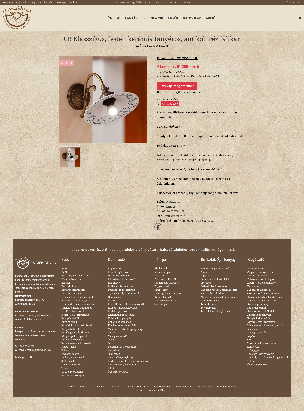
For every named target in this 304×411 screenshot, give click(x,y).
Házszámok (114, 297)
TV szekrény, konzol (72, 371)
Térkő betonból (209, 304)
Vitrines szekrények (72, 375)
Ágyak (64, 268)
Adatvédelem (98, 386)
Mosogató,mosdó (117, 336)
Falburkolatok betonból (214, 286)
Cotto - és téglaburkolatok (215, 279)
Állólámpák (161, 268)
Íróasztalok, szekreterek (75, 314)
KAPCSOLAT (192, 18)
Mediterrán (173, 201)
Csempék (206, 282)
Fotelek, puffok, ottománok (76, 307)
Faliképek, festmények (120, 286)
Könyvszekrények (71, 339)
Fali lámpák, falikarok (166, 282)
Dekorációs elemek (119, 275)
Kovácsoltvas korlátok (213, 293)
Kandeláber (161, 289)
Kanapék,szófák (70, 318)
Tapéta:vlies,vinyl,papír (121, 357)
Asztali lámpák (162, 272)
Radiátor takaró (70, 353)
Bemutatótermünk (138, 386)
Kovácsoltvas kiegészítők (122, 325)
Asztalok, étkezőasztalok (75, 275)
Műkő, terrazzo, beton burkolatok (220, 297)
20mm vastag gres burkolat (216, 268)
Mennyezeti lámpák (165, 300)
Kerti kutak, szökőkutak (121, 314)
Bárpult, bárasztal (71, 279)
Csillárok (159, 275)
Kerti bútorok (69, 322)
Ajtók (64, 272)
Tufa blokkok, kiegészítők (122, 364)
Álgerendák (114, 268)
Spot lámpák (161, 304)
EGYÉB (173, 18)
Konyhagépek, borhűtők (75, 332)
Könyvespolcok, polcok (74, 336)
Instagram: (22, 357)
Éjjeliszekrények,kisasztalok (77, 297)
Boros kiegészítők (118, 272)
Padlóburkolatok (210, 300)
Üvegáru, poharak (118, 371)
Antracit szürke (174, 216)
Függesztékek (162, 286)
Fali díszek (114, 282)
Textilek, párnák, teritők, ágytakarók (128, 361)
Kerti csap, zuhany (257, 304)
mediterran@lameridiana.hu (35, 350)
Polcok (65, 350)
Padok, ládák (68, 346)
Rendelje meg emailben (177, 86)
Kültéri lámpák (162, 297)
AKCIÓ (210, 18)
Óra (110, 343)
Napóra (112, 339)
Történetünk (204, 386)
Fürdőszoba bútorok (73, 311)
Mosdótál (113, 332)
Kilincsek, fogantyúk (119, 318)
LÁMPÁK (131, 18)
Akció (71, 386)
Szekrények (68, 361)
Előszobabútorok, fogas (74, 300)
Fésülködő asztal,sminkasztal (78, 304)
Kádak (111, 300)
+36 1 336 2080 (170, 103)
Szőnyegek (114, 353)
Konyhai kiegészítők (119, 322)
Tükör (64, 368)
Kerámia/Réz (175, 211)
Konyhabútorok (70, 329)
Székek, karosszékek (73, 357)
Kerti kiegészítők (117, 311)
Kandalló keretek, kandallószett (126, 304)
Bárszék (65, 282)
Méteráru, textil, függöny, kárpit (126, 329)
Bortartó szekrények (73, 289)
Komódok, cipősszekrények (77, 325)
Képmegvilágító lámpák (167, 293)
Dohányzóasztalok (71, 293)
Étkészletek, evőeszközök (122, 279)
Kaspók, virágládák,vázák (122, 307)
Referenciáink (162, 386)
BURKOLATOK (153, 18)
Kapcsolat (116, 386)
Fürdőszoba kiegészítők (121, 289)
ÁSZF (83, 386)
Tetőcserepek (208, 307)
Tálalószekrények (71, 364)
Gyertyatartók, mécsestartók (124, 293)
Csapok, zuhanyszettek (260, 272)
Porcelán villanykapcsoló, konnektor (122, 348)
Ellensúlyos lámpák (165, 279)
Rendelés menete (226, 386)
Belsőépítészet (183, 386)
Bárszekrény (68, 286)
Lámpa (170, 206)
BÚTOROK (112, 18)
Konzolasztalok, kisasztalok (77, 343)
